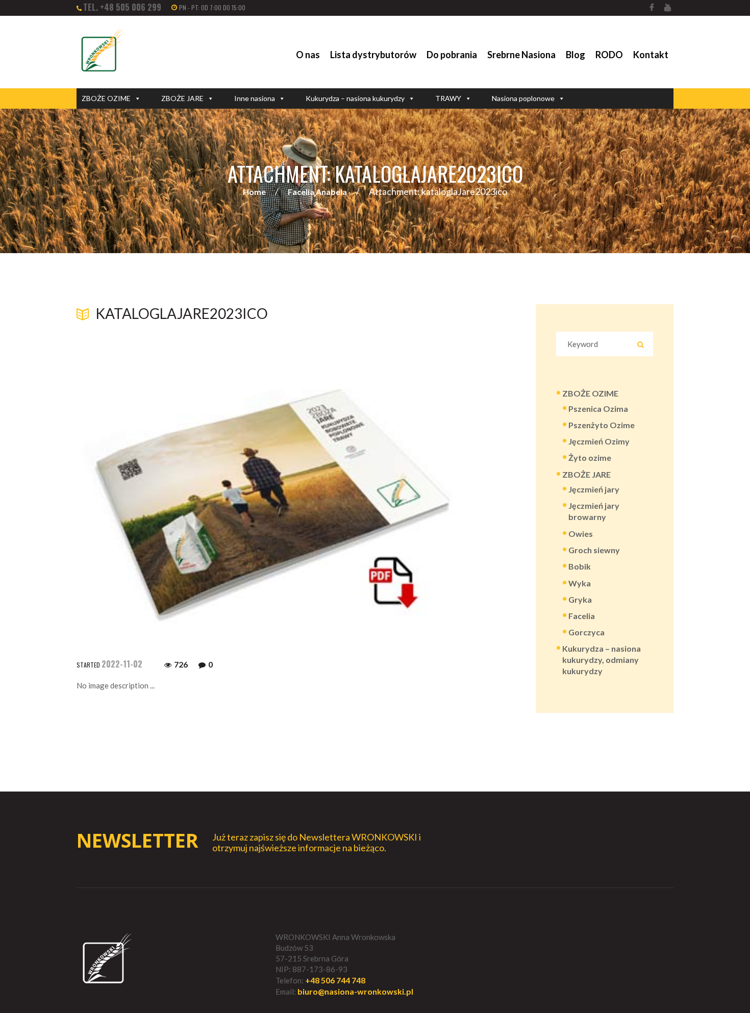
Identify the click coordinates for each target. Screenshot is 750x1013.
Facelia (581, 616)
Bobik (579, 566)
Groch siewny (594, 550)
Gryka (580, 599)
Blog (575, 55)
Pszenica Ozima (598, 408)
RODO (609, 55)
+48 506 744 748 (335, 980)
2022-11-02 (122, 664)
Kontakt (650, 55)
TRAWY (448, 98)
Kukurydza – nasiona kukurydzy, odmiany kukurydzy (601, 660)
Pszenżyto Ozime (601, 425)
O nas (308, 55)
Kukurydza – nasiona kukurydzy (355, 98)
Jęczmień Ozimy (599, 441)
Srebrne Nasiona (521, 55)
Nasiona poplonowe (523, 98)
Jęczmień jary (593, 489)
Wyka (579, 583)
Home (254, 191)
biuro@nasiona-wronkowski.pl (355, 991)
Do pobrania (452, 55)
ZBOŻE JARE (182, 98)
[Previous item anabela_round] (175, 472)
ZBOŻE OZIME (106, 98)
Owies (580, 533)
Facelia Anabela (317, 191)
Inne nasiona (254, 98)
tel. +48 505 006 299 (122, 7)
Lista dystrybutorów (373, 55)
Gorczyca (586, 632)
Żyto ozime (589, 457)
